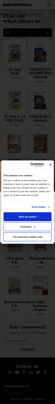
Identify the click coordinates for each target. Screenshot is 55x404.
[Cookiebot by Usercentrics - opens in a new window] (32, 165)
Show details (39, 207)
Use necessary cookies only (27, 236)
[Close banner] (50, 165)
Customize (25, 226)
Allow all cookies (27, 216)
